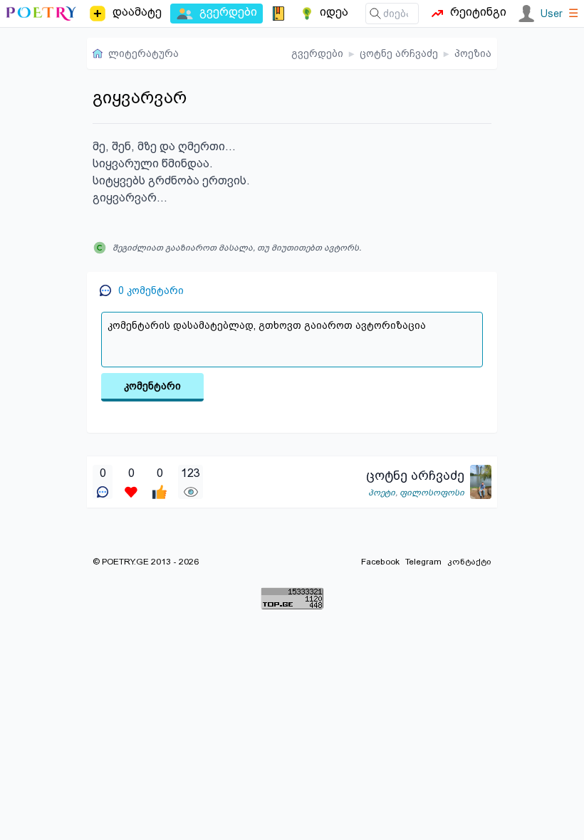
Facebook (380, 562)
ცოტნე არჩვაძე (399, 53)
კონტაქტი (469, 562)
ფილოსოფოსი (432, 493)
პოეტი (381, 493)
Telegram (423, 562)
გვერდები (317, 53)
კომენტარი (152, 386)
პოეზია (472, 53)
